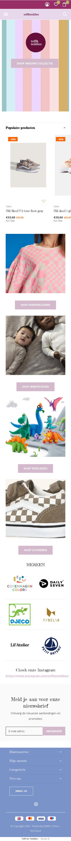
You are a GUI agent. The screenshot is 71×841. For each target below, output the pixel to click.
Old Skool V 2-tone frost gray (24, 211)
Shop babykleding (35, 386)
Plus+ (56, 826)
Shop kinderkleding (35, 305)
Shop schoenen (35, 550)
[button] (5, 14)
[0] (64, 4)
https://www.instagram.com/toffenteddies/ (37, 676)
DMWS (47, 826)
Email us (21, 791)
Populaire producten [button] (20, 128)
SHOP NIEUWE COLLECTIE (35, 63)
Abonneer (54, 731)
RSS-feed (35, 830)
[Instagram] (36, 804)
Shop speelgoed (35, 468)
